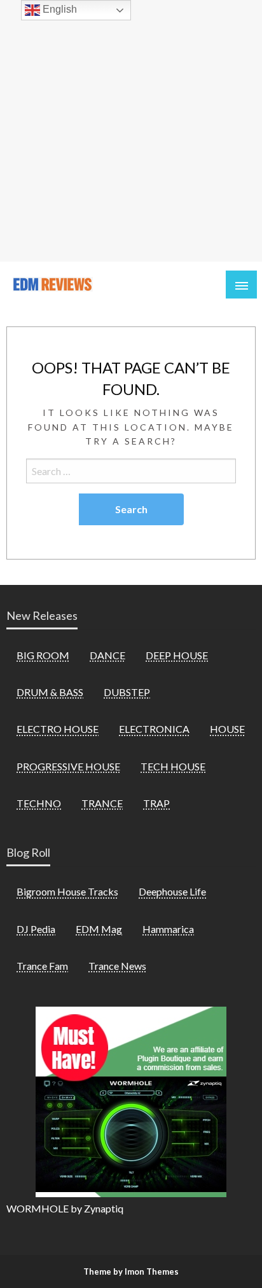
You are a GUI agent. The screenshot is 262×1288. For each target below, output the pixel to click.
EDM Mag (99, 929)
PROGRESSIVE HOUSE (68, 766)
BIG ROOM (43, 655)
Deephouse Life (172, 891)
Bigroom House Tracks (67, 891)
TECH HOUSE (173, 766)
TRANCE (102, 803)
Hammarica (168, 929)
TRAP (156, 803)
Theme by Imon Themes (131, 1271)
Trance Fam (42, 966)
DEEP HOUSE (177, 655)
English (58, 9)
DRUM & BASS (50, 692)
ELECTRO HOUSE (58, 729)
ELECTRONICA (154, 729)
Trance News (117, 966)
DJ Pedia (36, 929)
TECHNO (39, 803)
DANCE (107, 655)
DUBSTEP (127, 692)
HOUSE (227, 729)
